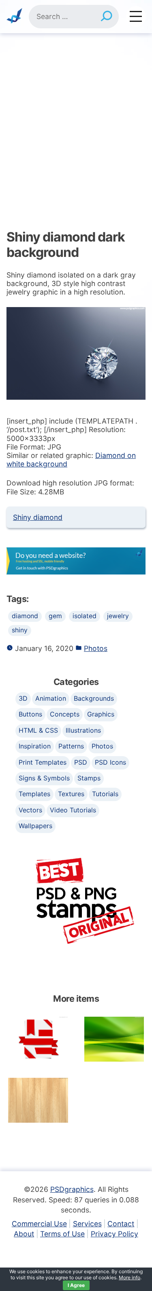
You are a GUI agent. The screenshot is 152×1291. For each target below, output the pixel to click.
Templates (34, 794)
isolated (84, 616)
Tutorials (105, 794)
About (24, 1234)
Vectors (30, 810)
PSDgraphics (72, 1189)
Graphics (100, 714)
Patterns (71, 746)
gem (55, 616)
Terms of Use (62, 1234)
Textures (71, 794)
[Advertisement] (76, 113)
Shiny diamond (37, 517)
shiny (20, 630)
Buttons (30, 714)
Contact (120, 1223)
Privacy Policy (114, 1234)
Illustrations (83, 730)
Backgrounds (94, 698)
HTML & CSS (38, 730)
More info (129, 1277)
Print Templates (42, 762)
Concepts (64, 714)
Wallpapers (35, 826)
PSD (80, 762)
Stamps (89, 778)
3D (23, 698)
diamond (25, 616)
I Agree (76, 1285)
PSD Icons (110, 762)
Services (87, 1223)
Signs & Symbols (44, 778)
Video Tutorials (73, 810)
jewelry (118, 616)
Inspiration (35, 746)
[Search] (106, 16)
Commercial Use (39, 1223)
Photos (95, 648)
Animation (50, 698)
